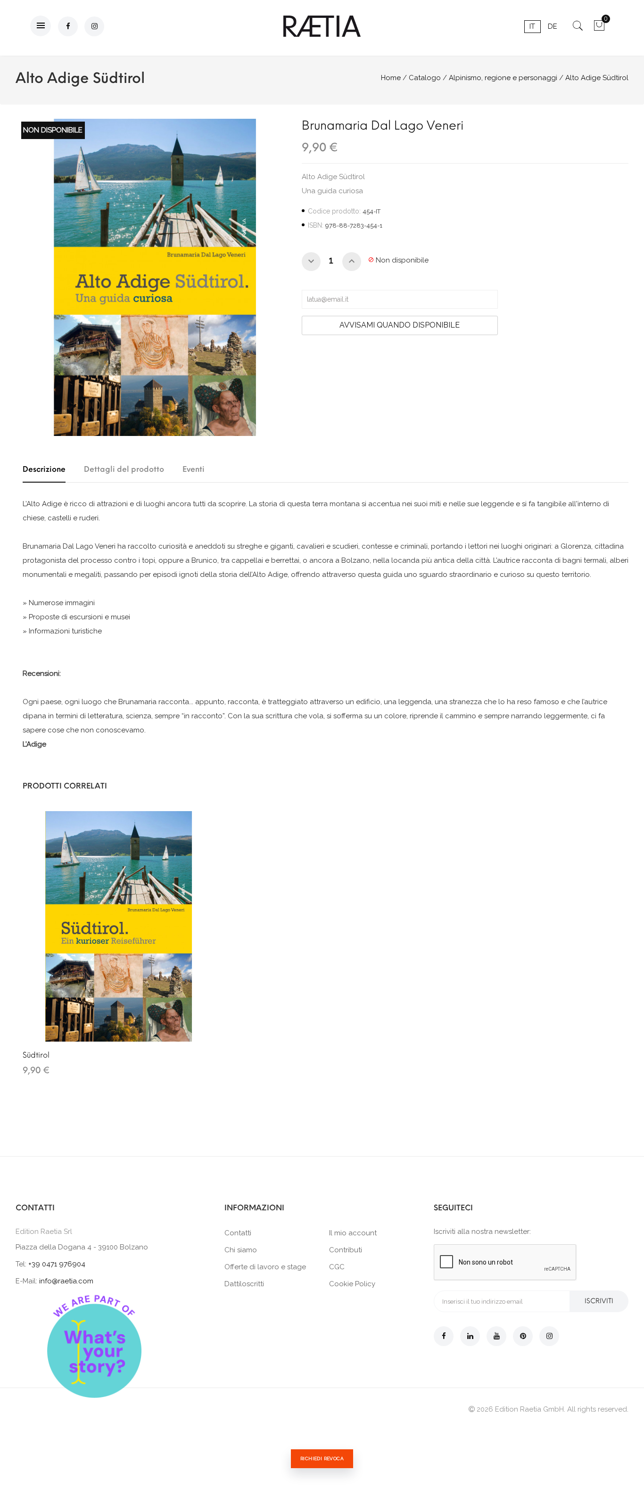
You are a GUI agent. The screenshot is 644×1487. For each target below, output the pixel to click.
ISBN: (315, 225)
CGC (337, 1267)
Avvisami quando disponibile (399, 324)
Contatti (237, 1233)
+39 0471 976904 (56, 1264)
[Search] (577, 29)
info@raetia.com (66, 1281)
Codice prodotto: (334, 211)
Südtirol (36, 1055)
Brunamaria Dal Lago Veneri (382, 125)
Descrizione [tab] (44, 469)
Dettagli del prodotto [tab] (124, 469)
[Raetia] (322, 26)
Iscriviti (599, 1301)
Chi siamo (240, 1250)
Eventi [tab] (193, 469)
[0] (599, 29)
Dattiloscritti (244, 1284)
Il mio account (353, 1233)
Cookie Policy (352, 1284)
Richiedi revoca (322, 1458)
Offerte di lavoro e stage (265, 1267)
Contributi (345, 1250)
